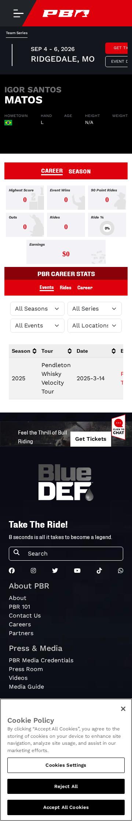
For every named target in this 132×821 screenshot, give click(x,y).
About (17, 597)
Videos (18, 677)
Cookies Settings (65, 765)
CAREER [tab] (52, 170)
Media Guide (26, 686)
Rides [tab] (66, 287)
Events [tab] (47, 287)
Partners (21, 633)
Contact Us (25, 615)
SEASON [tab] (80, 171)
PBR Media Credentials (41, 660)
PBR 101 (19, 606)
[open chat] (120, 427)
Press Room (26, 669)
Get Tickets (90, 439)
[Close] (123, 709)
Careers (20, 624)
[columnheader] (23, 351)
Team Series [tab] (16, 33)
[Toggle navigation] (18, 13)
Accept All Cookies (66, 807)
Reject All (66, 786)
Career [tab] (84, 287)
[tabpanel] (66, 226)
